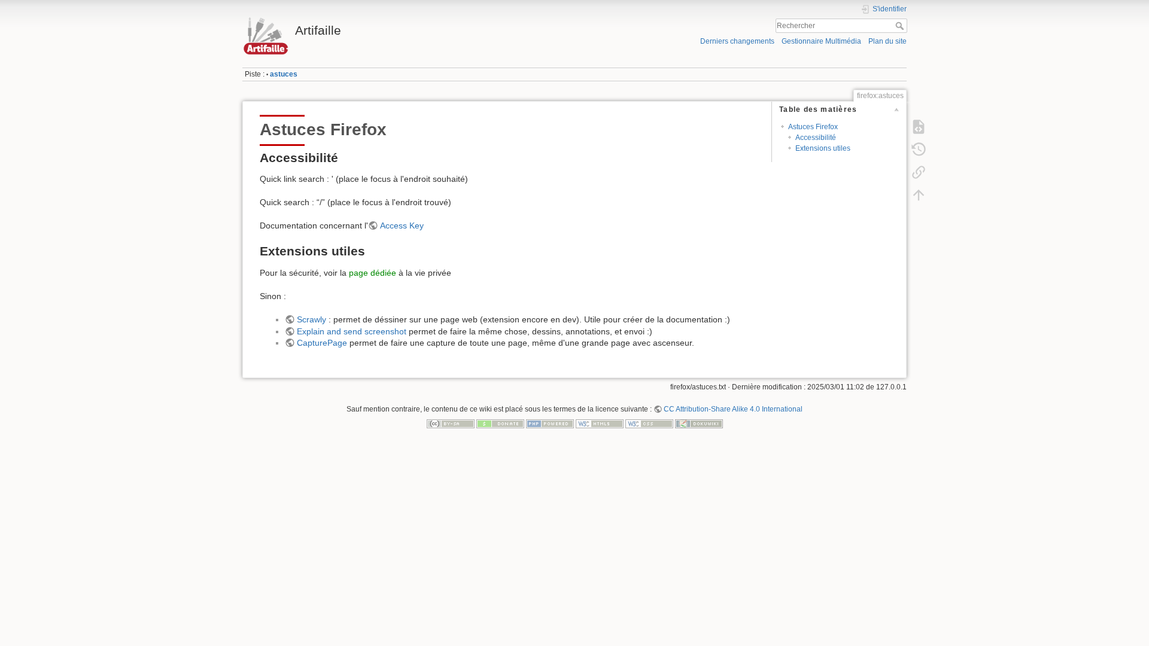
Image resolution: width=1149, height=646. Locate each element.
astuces (283, 74)
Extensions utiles (822, 148)
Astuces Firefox (813, 127)
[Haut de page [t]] (918, 195)
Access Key (402, 225)
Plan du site (887, 41)
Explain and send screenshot (351, 331)
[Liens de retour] (918, 172)
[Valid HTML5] (600, 423)
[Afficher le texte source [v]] (918, 126)
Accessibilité (815, 137)
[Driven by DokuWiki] (699, 423)
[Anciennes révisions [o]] (918, 149)
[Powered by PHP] (550, 423)
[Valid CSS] (649, 423)
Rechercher (901, 26)
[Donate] (500, 423)
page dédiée (372, 273)
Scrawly (311, 319)
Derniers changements (737, 41)
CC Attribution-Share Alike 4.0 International (733, 409)
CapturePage (322, 343)
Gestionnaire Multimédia (821, 41)
